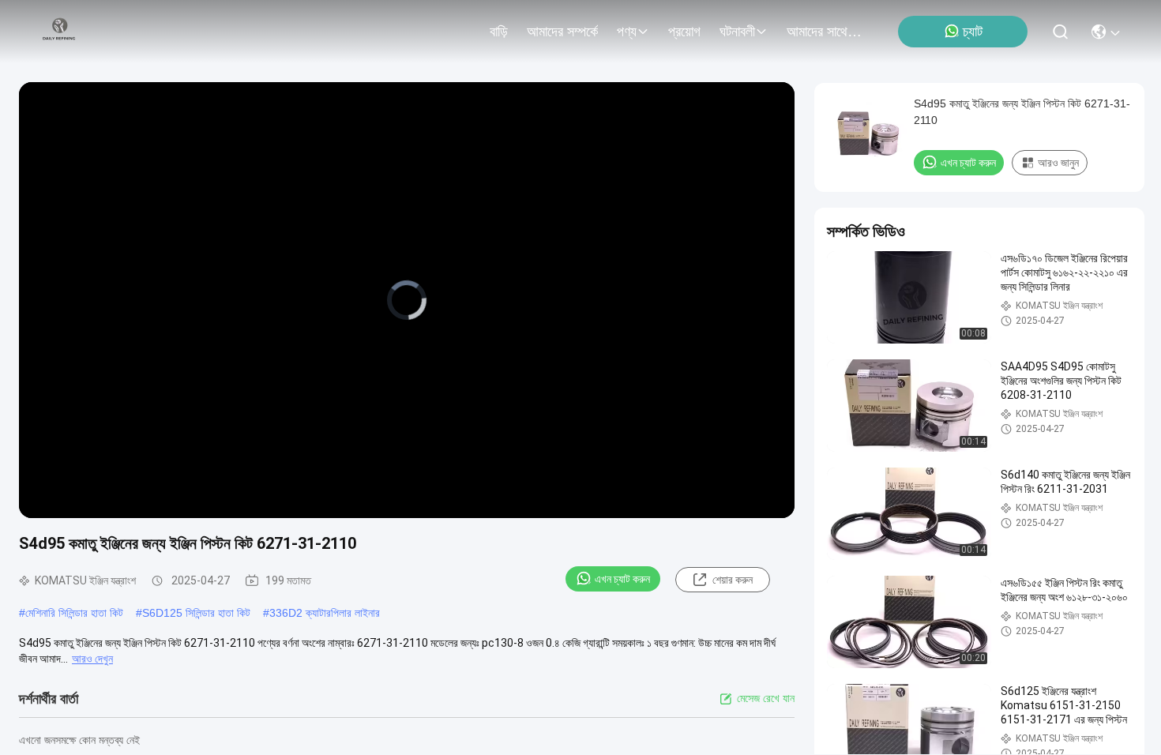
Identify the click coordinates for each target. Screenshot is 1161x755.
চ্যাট (973, 31)
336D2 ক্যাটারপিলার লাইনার (324, 613)
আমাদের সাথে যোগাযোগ (824, 31)
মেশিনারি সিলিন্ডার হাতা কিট (74, 613)
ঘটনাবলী (737, 31)
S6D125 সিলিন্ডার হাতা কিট (196, 613)
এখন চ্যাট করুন (622, 579)
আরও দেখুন (92, 658)
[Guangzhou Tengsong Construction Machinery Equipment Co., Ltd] (59, 31)
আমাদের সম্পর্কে (562, 31)
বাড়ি (499, 31)
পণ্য (627, 31)
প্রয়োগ (684, 31)
